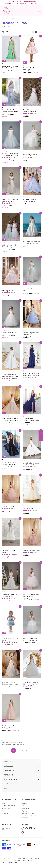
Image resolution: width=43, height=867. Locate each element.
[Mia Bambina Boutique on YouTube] (30, 828)
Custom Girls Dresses (8, 806)
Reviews (4, 811)
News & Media (6, 808)
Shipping (24, 811)
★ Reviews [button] (41, 435)
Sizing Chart (25, 808)
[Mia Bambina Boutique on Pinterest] (23, 832)
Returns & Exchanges (28, 813)
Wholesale (5, 813)
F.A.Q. (23, 806)
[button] (27, 113)
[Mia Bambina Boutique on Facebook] (26, 828)
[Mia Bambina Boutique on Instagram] (23, 828)
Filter (7, 32)
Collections (11, 19)
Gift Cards (25, 803)
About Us (4, 803)
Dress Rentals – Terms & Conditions (29, 817)
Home (3, 19)
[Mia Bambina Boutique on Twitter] (34, 828)
